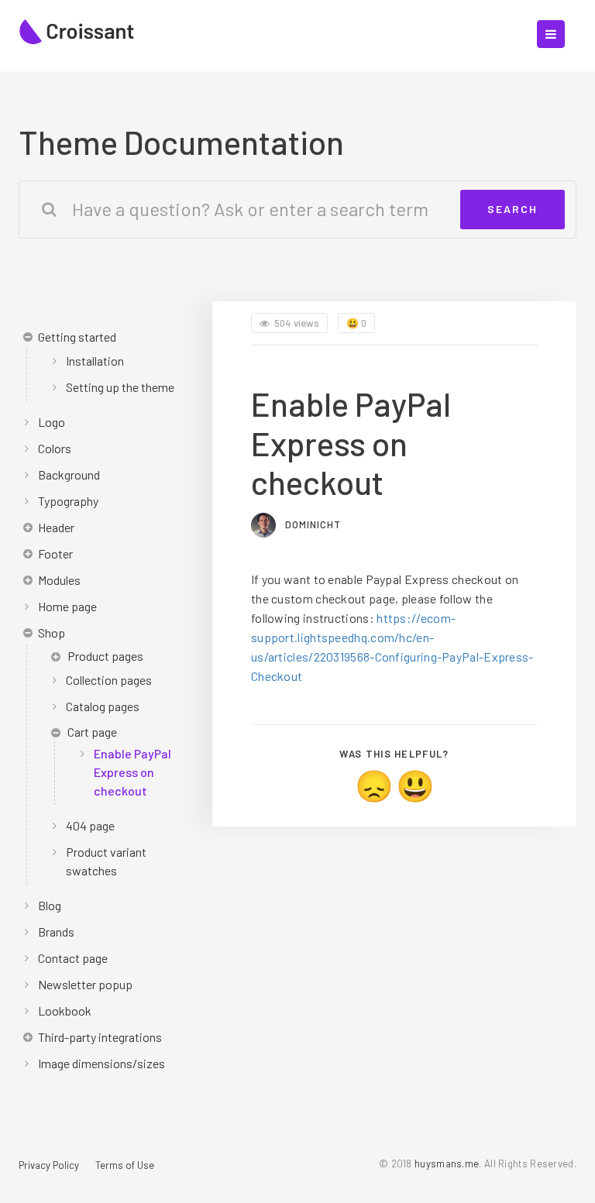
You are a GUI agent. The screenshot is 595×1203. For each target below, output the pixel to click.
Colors (54, 448)
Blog (49, 905)
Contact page (73, 957)
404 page (90, 825)
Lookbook (64, 1010)
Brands (56, 931)
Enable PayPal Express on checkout (132, 772)
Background (69, 474)
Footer (55, 553)
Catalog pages (102, 706)
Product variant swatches (106, 861)
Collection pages (109, 679)
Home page (67, 606)
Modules (59, 579)
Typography (68, 500)
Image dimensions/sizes (101, 1063)
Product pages (105, 655)
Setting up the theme (120, 387)
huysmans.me (446, 1163)
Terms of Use (124, 1165)
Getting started (77, 336)
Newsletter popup (85, 984)
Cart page (92, 731)
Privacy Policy (49, 1165)
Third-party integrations (100, 1036)
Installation (95, 360)
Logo (51, 421)
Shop (51, 632)
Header (56, 527)
